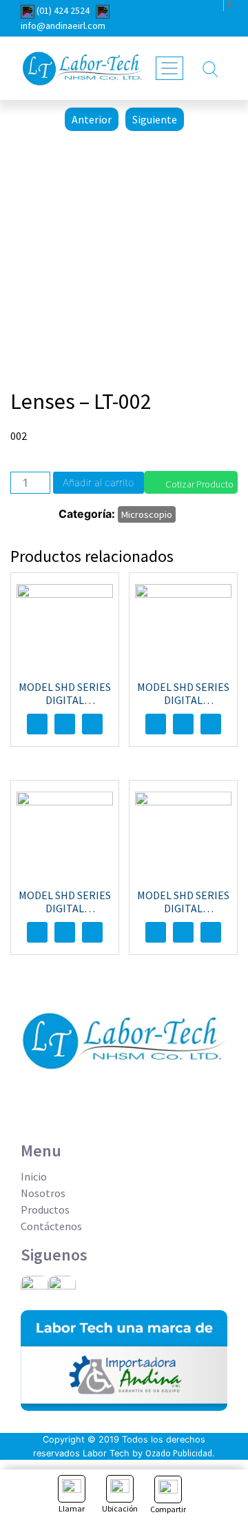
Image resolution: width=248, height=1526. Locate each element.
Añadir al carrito (98, 482)
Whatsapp (64, 724)
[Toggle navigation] (169, 68)
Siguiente (154, 119)
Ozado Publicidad (178, 1452)
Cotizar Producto (199, 484)
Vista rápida (92, 724)
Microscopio (146, 514)
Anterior (92, 119)
